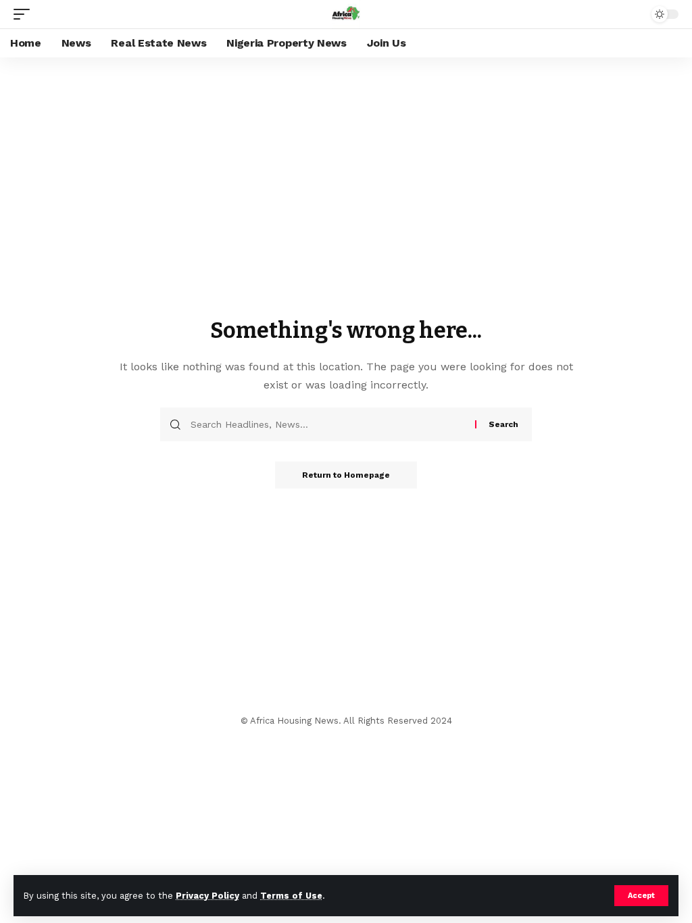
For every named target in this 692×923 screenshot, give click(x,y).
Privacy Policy (207, 896)
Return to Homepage (346, 475)
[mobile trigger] (25, 14)
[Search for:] (327, 424)
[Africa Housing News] (346, 14)
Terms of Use (291, 896)
